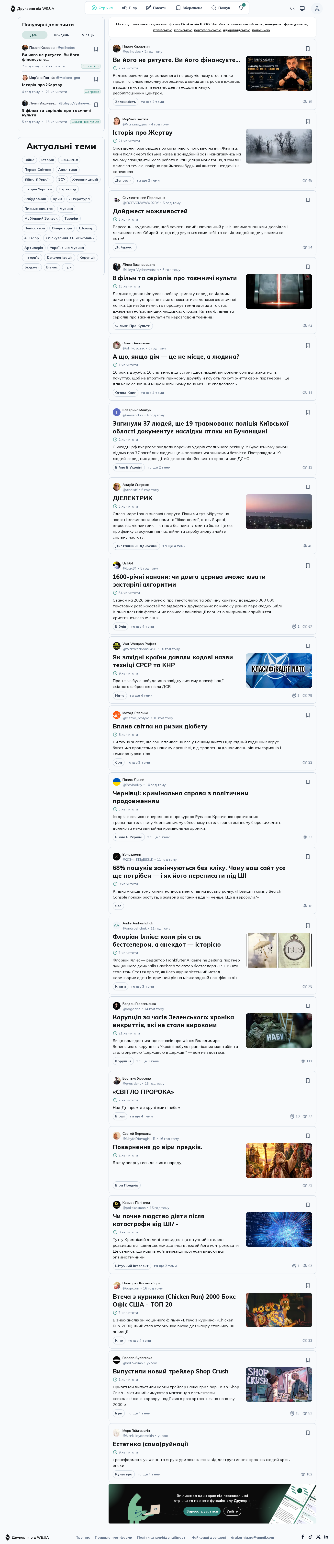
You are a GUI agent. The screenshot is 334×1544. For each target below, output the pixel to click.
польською (261, 30)
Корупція (87, 257)
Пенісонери (34, 228)
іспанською (183, 30)
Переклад (67, 189)
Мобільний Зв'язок (40, 218)
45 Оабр (31, 238)
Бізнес (52, 267)
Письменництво (38, 208)
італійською (162, 30)
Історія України (38, 189)
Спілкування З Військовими (70, 238)
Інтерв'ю (32, 257)
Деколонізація (59, 257)
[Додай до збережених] (96, 49)
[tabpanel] (61, 84)
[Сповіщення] (241, 8)
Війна (29, 160)
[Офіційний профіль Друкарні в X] (318, 1536)
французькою (295, 24)
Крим (57, 199)
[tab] (34, 35)
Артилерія (33, 247)
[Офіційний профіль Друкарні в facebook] (302, 1536)
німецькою (273, 24)
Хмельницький (85, 179)
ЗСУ (62, 179)
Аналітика (67, 169)
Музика (66, 208)
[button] (240, 7)
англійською (253, 24)
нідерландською (236, 30)
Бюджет (31, 267)
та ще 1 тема (158, 837)
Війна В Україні (38, 179)
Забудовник (35, 199)
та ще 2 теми (152, 102)
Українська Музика (67, 247)
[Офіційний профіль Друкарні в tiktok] (310, 1536)
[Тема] (302, 8)
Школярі (86, 228)
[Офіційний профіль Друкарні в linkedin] (326, 1536)
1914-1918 (69, 160)
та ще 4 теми (152, 392)
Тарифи (71, 218)
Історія (47, 160)
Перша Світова (37, 169)
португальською (207, 30)
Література (79, 199)
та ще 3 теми (138, 762)
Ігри (68, 267)
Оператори (62, 228)
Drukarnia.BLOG (195, 24)
